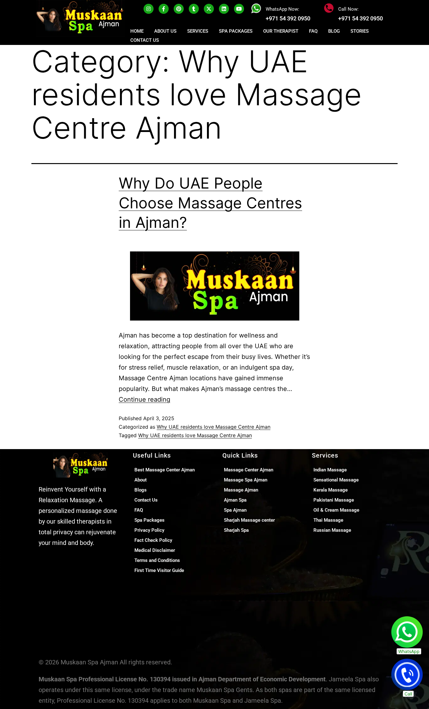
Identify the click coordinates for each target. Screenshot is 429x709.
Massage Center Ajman (248, 470)
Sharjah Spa (236, 530)
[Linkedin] (224, 9)
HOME (137, 31)
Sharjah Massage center (249, 520)
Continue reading (144, 399)
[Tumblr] (194, 9)
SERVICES (197, 31)
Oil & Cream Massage (336, 510)
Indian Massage (330, 470)
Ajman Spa (235, 500)
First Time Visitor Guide (159, 570)
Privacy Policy (149, 530)
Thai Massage (328, 520)
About (140, 480)
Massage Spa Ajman (245, 480)
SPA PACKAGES (236, 31)
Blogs (140, 490)
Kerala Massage (330, 490)
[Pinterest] (179, 9)
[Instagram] (149, 9)
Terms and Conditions (157, 560)
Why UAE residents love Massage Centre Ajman (213, 427)
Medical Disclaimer (154, 550)
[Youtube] (239, 9)
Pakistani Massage (333, 500)
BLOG (334, 31)
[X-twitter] (209, 9)
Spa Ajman (235, 510)
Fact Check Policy (153, 540)
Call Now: (348, 9)
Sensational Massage (336, 480)
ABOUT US (165, 31)
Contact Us (146, 500)
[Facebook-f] (164, 9)
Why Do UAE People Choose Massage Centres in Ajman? (210, 203)
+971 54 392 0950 (288, 18)
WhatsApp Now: (282, 9)
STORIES (359, 31)
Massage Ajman (241, 490)
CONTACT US (144, 40)
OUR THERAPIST (280, 31)
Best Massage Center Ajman (164, 470)
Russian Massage (332, 530)
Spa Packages (149, 520)
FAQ (313, 31)
